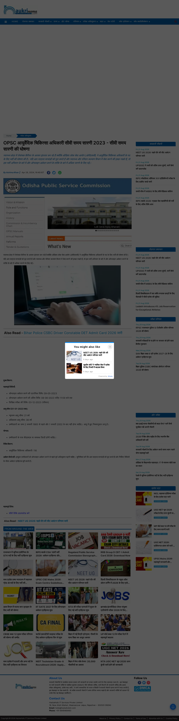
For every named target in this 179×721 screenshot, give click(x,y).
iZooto (110, 376)
